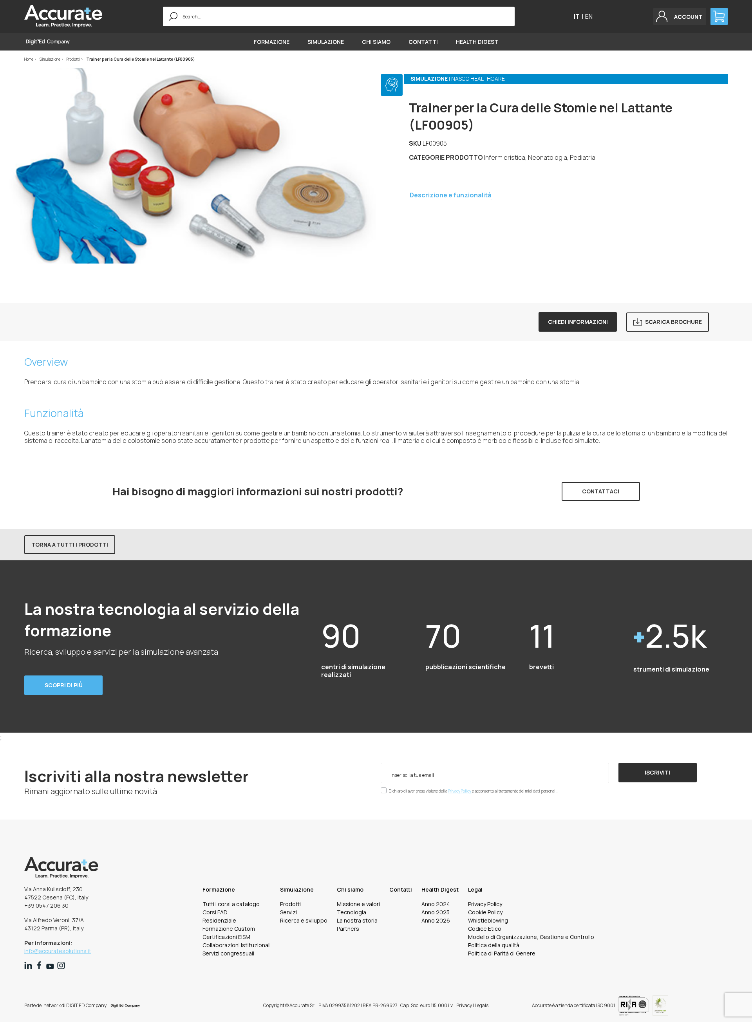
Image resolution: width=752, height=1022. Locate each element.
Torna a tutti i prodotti (69, 544)
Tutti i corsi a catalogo (231, 904)
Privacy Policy (460, 791)
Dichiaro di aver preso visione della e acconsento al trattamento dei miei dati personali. (473, 791)
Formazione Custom (228, 928)
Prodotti (74, 59)
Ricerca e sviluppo (303, 920)
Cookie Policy (485, 912)
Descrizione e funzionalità (451, 195)
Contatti (423, 41)
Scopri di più (64, 685)
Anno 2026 (435, 920)
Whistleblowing (488, 920)
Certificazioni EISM (226, 937)
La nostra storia (357, 920)
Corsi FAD (215, 912)
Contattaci (600, 491)
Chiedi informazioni (578, 321)
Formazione (271, 41)
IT (577, 16)
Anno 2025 (435, 912)
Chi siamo (376, 41)
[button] (679, 16)
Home (29, 59)
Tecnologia (351, 912)
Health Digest (477, 41)
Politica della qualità (493, 945)
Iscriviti (657, 772)
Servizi (288, 912)
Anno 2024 (435, 904)
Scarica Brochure (673, 321)
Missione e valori (358, 904)
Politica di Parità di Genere (501, 953)
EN (589, 16)
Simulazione (325, 41)
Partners (348, 928)
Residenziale (219, 920)
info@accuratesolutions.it (57, 951)
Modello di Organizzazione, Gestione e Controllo (531, 937)
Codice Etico (484, 928)
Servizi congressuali (228, 953)
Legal (475, 889)
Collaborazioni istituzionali (236, 945)
